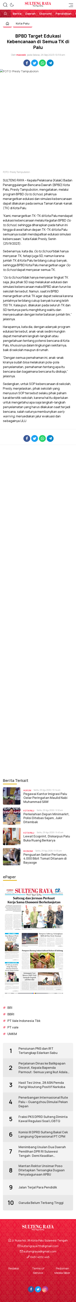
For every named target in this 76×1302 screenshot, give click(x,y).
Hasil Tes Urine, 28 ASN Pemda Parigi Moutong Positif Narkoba (42, 1085)
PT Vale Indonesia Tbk (23, 1021)
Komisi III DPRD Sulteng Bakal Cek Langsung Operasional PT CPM (43, 1134)
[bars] (69, 5)
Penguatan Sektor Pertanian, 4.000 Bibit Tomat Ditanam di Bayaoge (45, 859)
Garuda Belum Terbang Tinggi (41, 1203)
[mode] (12, 5)
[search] (5, 5)
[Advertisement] (38, 611)
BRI (9, 1008)
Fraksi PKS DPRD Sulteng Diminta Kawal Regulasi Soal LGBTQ (43, 1119)
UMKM (12, 1034)
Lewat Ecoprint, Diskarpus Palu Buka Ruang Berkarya (46, 838)
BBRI (10, 1014)
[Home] (5, 14)
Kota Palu (22, 23)
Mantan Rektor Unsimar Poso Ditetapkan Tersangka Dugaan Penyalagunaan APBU (42, 1170)
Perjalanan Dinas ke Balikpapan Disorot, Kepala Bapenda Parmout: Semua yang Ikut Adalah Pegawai (44, 1067)
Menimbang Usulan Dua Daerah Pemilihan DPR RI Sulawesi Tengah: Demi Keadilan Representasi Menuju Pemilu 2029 (44, 1151)
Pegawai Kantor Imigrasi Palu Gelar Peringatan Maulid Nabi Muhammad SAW (45, 798)
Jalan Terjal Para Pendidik (38, 1187)
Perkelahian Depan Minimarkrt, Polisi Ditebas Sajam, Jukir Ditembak (46, 818)
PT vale (13, 1027)
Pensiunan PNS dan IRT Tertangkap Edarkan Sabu (38, 1050)
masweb (21, 54)
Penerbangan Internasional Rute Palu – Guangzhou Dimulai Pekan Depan (43, 1101)
